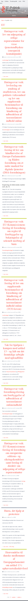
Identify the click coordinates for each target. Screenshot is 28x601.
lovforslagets (6, 129)
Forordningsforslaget (7, 250)
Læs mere (6, 76)
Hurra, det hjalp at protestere (14, 512)
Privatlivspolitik (13, 1)
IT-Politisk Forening (13, 9)
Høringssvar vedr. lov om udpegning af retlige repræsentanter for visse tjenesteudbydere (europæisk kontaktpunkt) (14, 42)
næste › (14, 597)
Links (20, 1)
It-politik (7, 20)
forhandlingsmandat (7, 587)
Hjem (2, 20)
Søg (2, 1)
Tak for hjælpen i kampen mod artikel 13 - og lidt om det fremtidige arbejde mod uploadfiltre (14, 351)
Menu (14, 15)
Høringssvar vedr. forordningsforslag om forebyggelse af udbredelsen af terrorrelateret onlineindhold (14, 396)
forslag (23, 481)
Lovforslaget (5, 60)
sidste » (19, 597)
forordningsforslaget (7, 413)
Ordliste (6, 1)
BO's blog (12, 546)
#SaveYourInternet (11, 371)
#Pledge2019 (21, 371)
